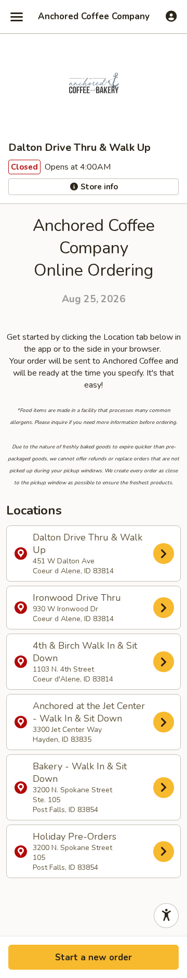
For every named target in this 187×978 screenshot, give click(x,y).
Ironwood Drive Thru (77, 607)
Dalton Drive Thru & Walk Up (87, 553)
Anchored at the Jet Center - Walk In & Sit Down (89, 722)
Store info (98, 187)
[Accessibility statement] (166, 915)
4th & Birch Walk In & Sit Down (85, 661)
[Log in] (171, 16)
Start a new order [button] (93, 957)
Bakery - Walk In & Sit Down (80, 787)
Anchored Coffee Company (94, 16)
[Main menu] (16, 16)
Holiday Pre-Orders (74, 851)
